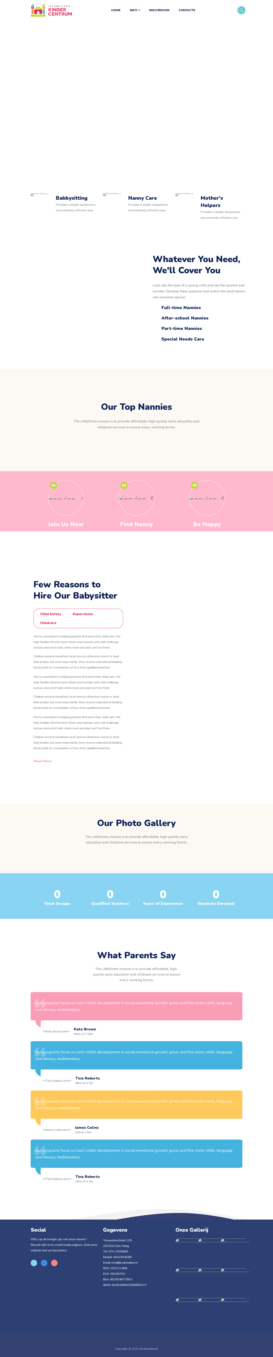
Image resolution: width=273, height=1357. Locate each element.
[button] (45, 761)
